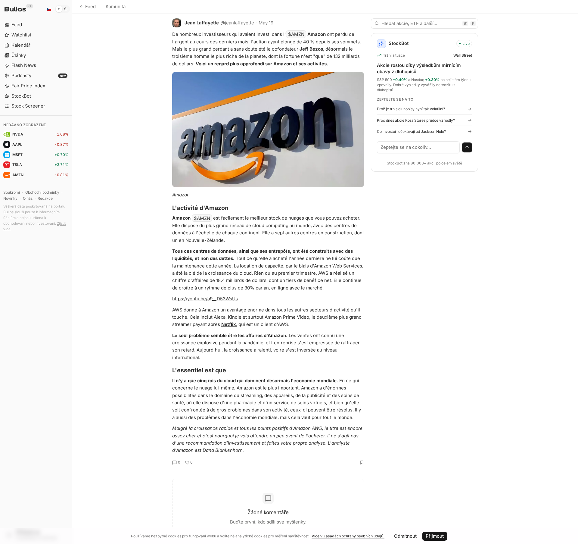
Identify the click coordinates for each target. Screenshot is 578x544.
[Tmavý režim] (62, 9)
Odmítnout (405, 536)
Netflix (228, 324)
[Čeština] (49, 9)
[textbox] (418, 147)
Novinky (10, 198)
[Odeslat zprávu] (467, 147)
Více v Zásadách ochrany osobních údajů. (348, 536)
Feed (90, 6)
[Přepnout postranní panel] (72, 272)
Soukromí (11, 192)
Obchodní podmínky (42, 192)
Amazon (181, 218)
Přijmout (435, 536)
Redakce (45, 198)
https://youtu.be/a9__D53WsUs (205, 299)
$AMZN (296, 34)
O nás (28, 198)
